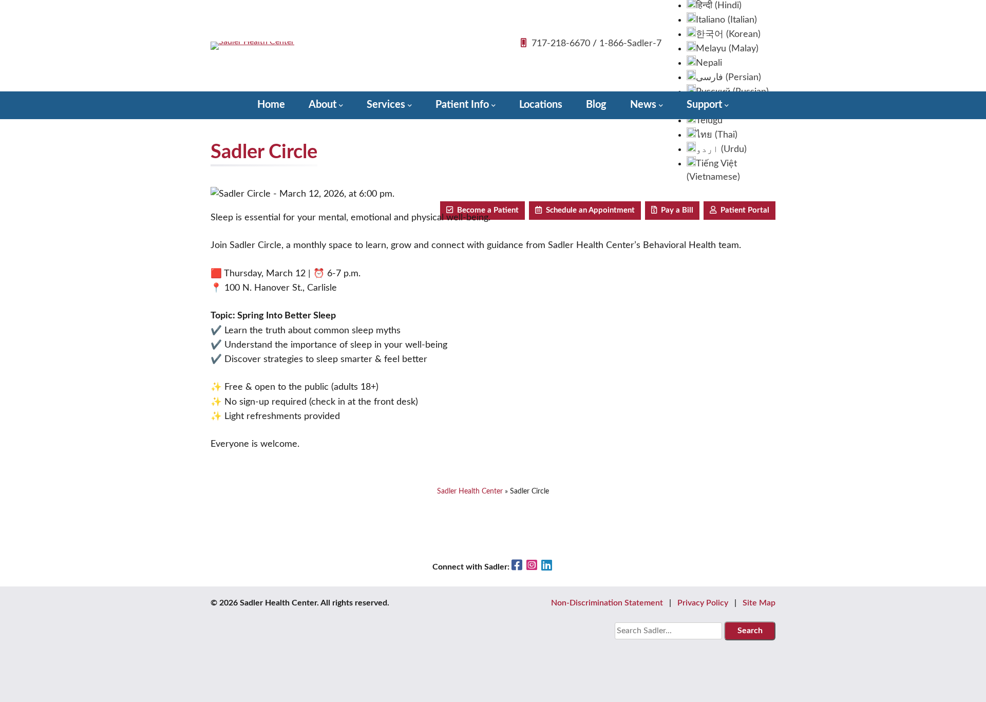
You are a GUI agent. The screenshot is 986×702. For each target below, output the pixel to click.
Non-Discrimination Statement (607, 603)
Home (271, 105)
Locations (540, 105)
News (643, 105)
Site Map (759, 603)
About (322, 105)
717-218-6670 (561, 43)
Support (704, 105)
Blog (596, 105)
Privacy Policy (702, 603)
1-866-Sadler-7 (630, 43)
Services (386, 105)
